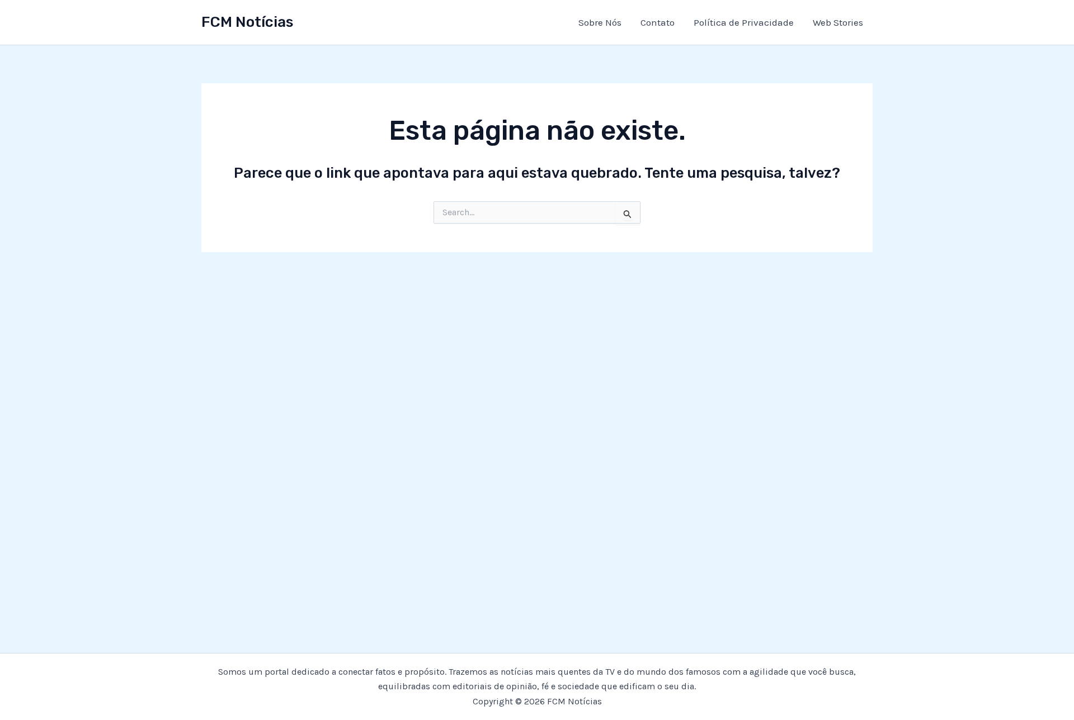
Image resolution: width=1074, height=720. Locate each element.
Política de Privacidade (744, 22)
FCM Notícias (247, 22)
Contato (657, 22)
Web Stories (838, 22)
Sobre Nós (599, 22)
